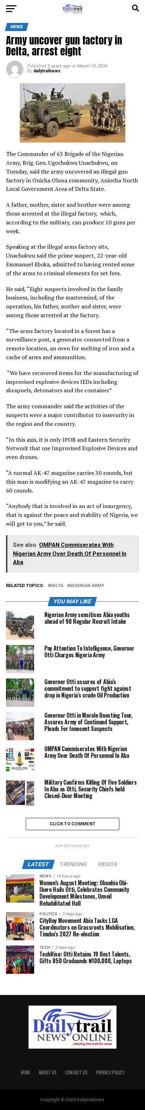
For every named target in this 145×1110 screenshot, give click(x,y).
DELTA (56, 586)
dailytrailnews (47, 70)
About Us (48, 1072)
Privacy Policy (110, 1072)
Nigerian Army (87, 586)
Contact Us (76, 1072)
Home (25, 1072)
